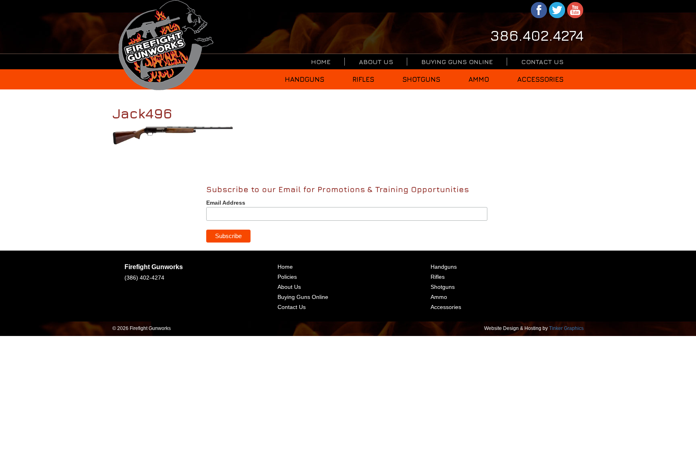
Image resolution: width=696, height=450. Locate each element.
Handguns (304, 79)
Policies (287, 277)
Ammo (478, 79)
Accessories (540, 79)
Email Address (225, 202)
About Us (376, 61)
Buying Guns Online (457, 61)
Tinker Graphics (566, 328)
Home (321, 61)
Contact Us (542, 61)
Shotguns (421, 79)
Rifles (363, 79)
